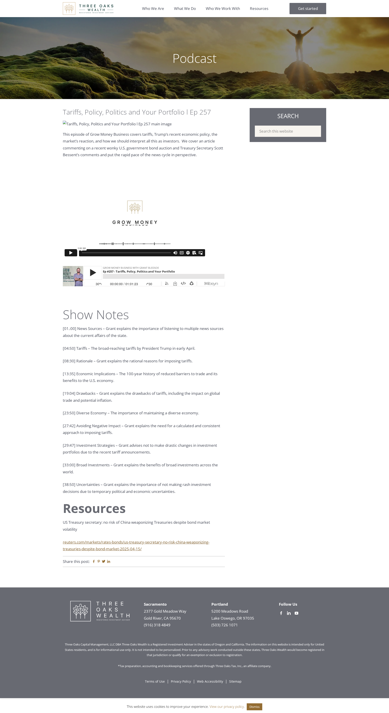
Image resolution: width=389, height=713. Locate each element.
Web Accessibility (210, 681)
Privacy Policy (181, 681)
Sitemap (235, 681)
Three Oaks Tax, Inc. (228, 666)
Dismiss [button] (254, 707)
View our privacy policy (227, 706)
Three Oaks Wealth (88, 8)
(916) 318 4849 (157, 624)
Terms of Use (155, 681)
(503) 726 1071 (224, 624)
